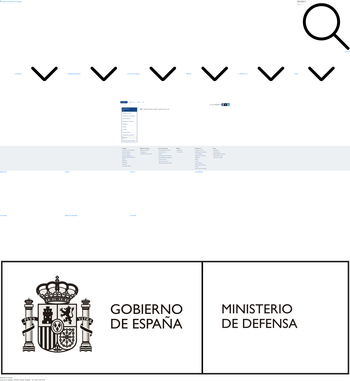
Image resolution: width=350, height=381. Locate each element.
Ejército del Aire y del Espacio (165, 155)
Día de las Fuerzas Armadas (129, 140)
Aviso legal (3, 215)
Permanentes (179, 150)
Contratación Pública (126, 166)
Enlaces (67, 172)
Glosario (138, 102)
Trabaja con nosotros (127, 113)
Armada (160, 153)
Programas (124, 160)
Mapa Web (3, 172)
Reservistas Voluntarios (163, 161)
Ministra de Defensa (144, 150)
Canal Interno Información (146, 153)
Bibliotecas (125, 124)
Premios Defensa (126, 132)
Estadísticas (124, 164)
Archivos (125, 129)
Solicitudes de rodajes (217, 157)
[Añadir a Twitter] (225, 104)
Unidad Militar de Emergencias (165, 157)
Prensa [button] (296, 74)
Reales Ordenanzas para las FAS (165, 163)
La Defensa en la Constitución (128, 150)
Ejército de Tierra (162, 152)
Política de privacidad (71, 215)
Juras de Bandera (126, 118)
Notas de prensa (216, 152)
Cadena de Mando (126, 153)
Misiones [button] (188, 74)
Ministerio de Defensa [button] (74, 74)
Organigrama (143, 152)
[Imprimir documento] (210, 104)
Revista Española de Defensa (219, 153)
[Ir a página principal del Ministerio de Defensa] (11, 25)
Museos (124, 126)
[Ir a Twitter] (303, 214)
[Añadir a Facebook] (222, 104)
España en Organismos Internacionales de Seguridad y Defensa (128, 157)
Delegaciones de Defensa (128, 121)
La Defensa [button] (17, 74)
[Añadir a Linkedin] (228, 104)
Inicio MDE (123, 102)
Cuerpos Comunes (162, 159)
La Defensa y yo (131, 102)
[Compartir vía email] (212, 104)
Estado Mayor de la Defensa (165, 150)
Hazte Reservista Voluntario (129, 116)
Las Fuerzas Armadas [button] (133, 74)
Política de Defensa (126, 152)
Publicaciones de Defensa (128, 135)
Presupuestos (125, 162)
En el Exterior (180, 152)
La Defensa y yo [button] (243, 74)
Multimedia (215, 150)
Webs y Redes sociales (218, 155)
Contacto (347, 51)
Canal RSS (133, 215)
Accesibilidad (199, 172)
